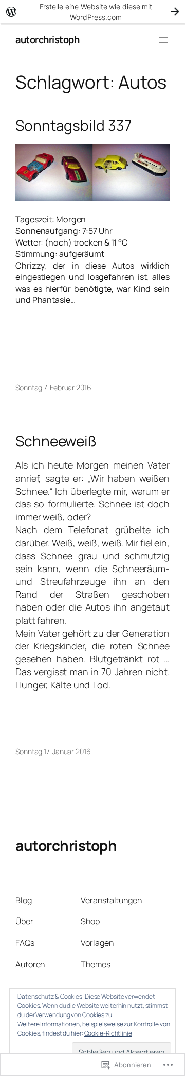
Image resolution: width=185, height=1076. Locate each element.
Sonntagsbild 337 (73, 125)
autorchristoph (47, 39)
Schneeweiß (56, 441)
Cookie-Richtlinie (108, 1033)
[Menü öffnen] (163, 40)
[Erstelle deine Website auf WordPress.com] (92, 11)
